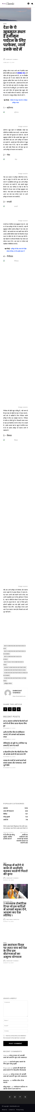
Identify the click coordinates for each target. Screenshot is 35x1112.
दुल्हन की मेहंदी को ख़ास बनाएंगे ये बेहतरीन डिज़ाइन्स (14, 1069)
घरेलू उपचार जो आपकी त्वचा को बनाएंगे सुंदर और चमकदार (15, 1056)
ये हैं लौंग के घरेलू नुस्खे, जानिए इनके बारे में (9, 837)
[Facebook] (5, 709)
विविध (5, 23)
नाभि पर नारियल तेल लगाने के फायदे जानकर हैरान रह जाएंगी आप (22, 839)
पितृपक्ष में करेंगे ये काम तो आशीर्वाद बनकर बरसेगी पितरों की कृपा (15, 870)
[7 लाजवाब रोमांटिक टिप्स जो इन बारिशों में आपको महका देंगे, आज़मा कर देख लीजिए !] (15, 891)
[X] (10, 709)
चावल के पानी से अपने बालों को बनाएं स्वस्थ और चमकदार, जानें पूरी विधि (14, 762)
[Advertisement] (18, 55)
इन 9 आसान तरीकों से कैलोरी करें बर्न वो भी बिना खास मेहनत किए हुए (15, 723)
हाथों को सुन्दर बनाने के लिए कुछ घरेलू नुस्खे (14, 1063)
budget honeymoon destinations (15, 667)
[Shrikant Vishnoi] (4, 59)
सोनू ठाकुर (6, 1087)
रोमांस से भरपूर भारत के (16, 100)
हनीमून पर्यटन (8, 683)
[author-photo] (4, 878)
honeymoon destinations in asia (15, 670)
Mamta (6, 1080)
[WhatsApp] (19, 709)
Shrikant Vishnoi (12, 59)
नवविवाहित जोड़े (21, 73)
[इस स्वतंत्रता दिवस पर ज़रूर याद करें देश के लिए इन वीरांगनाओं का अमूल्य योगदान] (15, 932)
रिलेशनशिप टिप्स (8, 901)
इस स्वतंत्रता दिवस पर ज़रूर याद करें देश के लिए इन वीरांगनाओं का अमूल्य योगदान (15, 951)
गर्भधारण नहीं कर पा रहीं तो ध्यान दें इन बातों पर (15, 1088)
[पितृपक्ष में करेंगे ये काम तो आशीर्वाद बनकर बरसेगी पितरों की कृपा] (15, 853)
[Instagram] (15, 1097)
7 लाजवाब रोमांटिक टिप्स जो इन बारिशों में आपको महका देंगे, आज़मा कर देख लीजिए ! (15, 909)
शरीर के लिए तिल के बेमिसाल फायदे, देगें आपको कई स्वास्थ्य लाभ (14, 734)
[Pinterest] (14, 709)
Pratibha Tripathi (12, 919)
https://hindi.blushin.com (19, 696)
